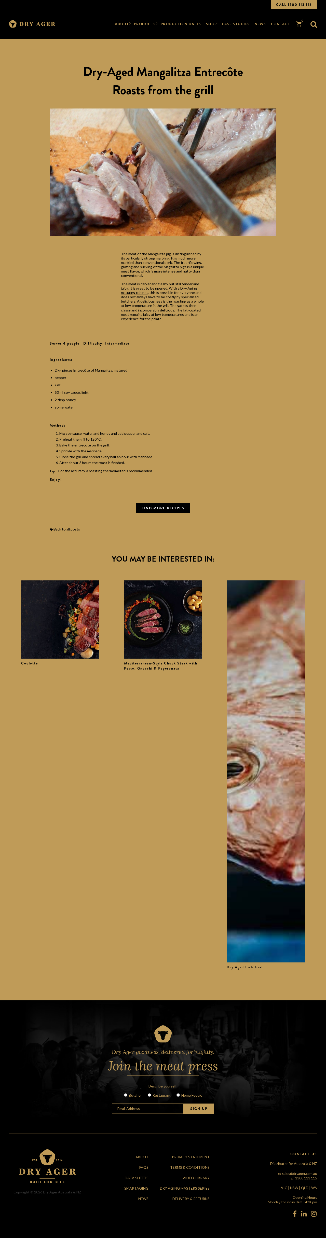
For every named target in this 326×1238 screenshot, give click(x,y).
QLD (304, 1188)
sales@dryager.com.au (299, 1173)
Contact (280, 24)
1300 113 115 (306, 1178)
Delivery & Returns (191, 1198)
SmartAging (136, 1188)
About (122, 24)
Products (145, 24)
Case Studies (236, 24)
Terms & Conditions (190, 1167)
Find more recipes (163, 508)
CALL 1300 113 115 (294, 4)
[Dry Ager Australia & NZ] (32, 24)
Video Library (196, 1178)
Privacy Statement (191, 1157)
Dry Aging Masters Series (185, 1188)
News (260, 24)
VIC (284, 1188)
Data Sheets (136, 1178)
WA (314, 1188)
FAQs (143, 1167)
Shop (211, 24)
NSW (294, 1188)
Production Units (181, 24)
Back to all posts (66, 529)
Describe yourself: (163, 1086)
